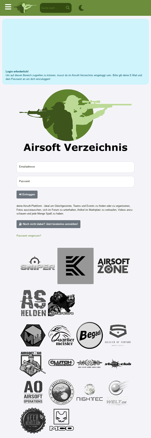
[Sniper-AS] (38, 266)
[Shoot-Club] (118, 363)
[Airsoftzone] (113, 266)
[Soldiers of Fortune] (118, 335)
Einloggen (28, 194)
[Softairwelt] (118, 392)
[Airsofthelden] (33, 303)
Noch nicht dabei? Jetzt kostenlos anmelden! (50, 224)
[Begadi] (89, 335)
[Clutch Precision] (61, 363)
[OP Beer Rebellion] (33, 420)
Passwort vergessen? (29, 235)
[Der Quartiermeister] (61, 335)
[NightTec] (89, 392)
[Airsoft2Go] (33, 363)
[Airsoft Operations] (33, 392)
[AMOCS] (89, 363)
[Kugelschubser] (61, 392)
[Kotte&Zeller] (75, 266)
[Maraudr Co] (61, 420)
